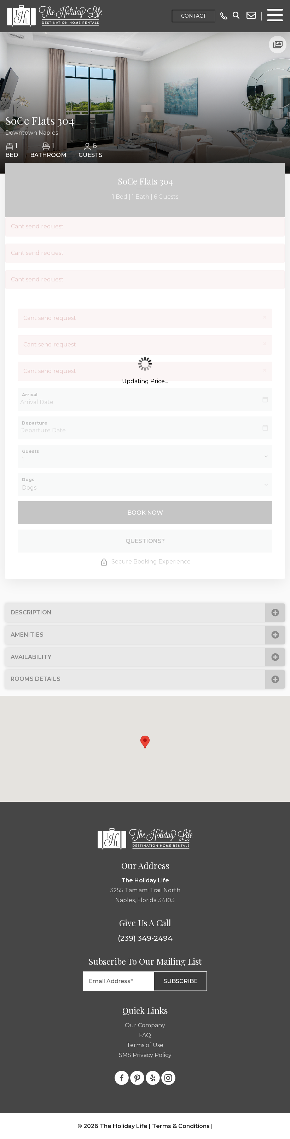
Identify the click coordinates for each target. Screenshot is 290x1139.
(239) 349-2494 (145, 938)
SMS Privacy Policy (145, 1055)
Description (31, 612)
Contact (193, 16)
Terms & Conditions (181, 1126)
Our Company (145, 1025)
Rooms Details (35, 679)
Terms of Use (145, 1045)
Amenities (27, 634)
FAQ (145, 1035)
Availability (31, 657)
